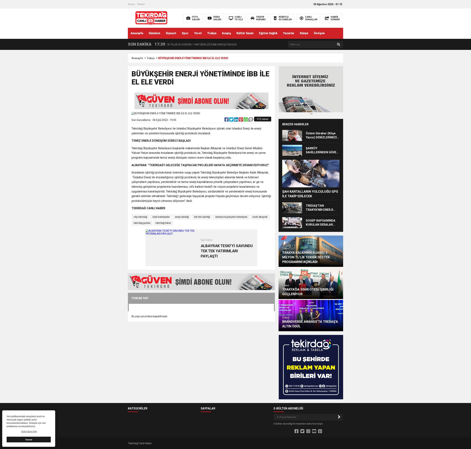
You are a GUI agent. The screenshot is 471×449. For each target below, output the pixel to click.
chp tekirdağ (140, 216)
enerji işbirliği (182, 216)
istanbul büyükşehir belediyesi (231, 216)
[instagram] (308, 431)
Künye (131, 4)
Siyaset (171, 33)
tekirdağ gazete (142, 223)
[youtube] (314, 431)
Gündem (154, 33)
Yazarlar (288, 33)
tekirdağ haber (163, 223)
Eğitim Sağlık (268, 33)
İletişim (141, 4)
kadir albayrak (260, 216)
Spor (185, 33)
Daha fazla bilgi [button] (29, 431)
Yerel (198, 33)
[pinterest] (241, 120)
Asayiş (226, 33)
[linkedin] (236, 120)
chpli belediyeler (161, 216)
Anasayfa (137, 33)
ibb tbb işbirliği (202, 216)
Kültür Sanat (245, 33)
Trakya (211, 33)
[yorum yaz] (250, 120)
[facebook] (226, 120)
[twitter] (231, 120)
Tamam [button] (28, 440)
